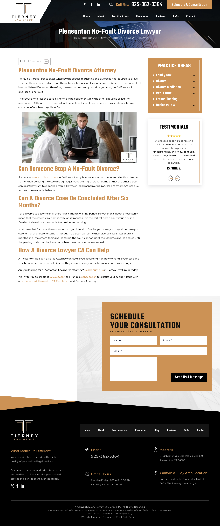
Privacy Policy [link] (124, 513)
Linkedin (98, 4)
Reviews (161, 16)
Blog (156, 430)
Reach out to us (94, 270)
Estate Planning (167, 99)
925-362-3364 (146, 4)
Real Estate (164, 93)
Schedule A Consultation (189, 5)
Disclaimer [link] (94, 513)
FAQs (176, 16)
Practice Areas (120, 16)
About (100, 16)
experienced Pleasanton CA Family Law (46, 281)
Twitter (84, 4)
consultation (89, 276)
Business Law (165, 105)
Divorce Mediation (168, 87)
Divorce (161, 81)
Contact (190, 16)
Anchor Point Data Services (122, 517)
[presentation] (170, 178)
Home (86, 16)
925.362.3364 (57, 276)
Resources (142, 16)
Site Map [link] (108, 513)
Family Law (163, 75)
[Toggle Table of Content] (45, 61)
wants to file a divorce (45, 177)
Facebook (92, 4)
